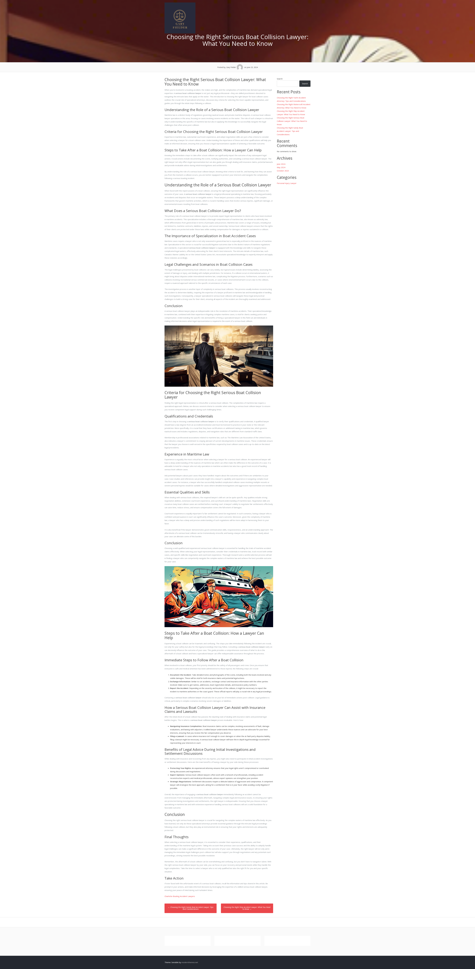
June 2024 (281, 164)
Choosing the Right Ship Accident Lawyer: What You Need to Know (247, 908)
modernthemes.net (190, 962)
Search (280, 78)
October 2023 (283, 170)
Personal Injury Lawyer (287, 183)
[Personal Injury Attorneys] (180, 32)
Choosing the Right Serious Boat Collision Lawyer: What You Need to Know (292, 121)
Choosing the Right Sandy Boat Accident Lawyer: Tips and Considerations (190, 908)
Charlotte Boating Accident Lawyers (180, 896)
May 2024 (281, 167)
